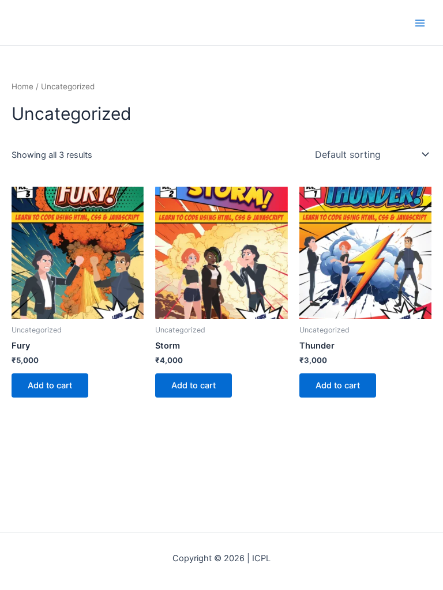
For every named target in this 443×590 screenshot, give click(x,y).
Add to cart (50, 385)
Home (22, 86)
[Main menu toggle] (419, 22)
